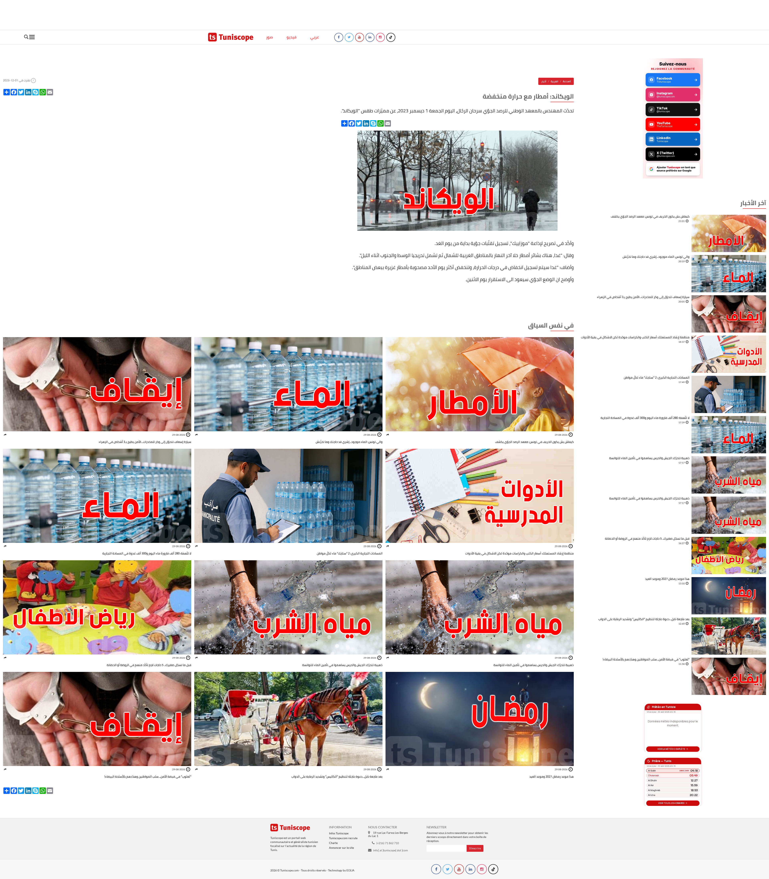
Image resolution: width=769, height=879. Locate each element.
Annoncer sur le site (341, 847)
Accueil (567, 81)
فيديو (292, 37)
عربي (314, 37)
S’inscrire (475, 848)
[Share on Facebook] (388, 434)
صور (269, 37)
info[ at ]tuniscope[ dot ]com (390, 850)
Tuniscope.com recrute (343, 838)
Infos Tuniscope (338, 833)
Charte (333, 843)
